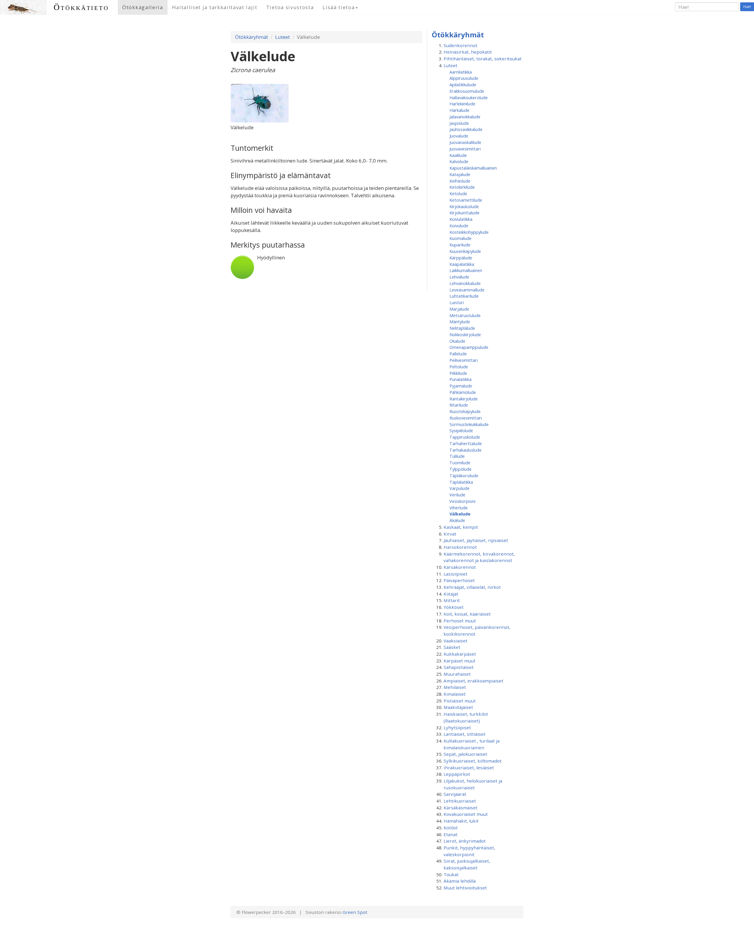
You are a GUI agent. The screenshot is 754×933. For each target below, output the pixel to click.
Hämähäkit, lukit (461, 821)
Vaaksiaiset (455, 641)
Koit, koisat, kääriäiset (467, 614)
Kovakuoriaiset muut (466, 814)
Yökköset (454, 607)
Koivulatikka (460, 219)
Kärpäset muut (459, 661)
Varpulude (459, 488)
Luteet (282, 37)
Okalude (457, 341)
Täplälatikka (461, 482)
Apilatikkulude (462, 84)
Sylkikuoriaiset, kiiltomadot (473, 761)
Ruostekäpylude (465, 411)
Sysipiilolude (461, 430)
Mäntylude (459, 321)
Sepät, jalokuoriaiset (465, 754)
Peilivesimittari (463, 360)
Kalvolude (458, 161)
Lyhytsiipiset (457, 727)
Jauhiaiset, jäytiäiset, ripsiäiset (476, 540)
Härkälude (459, 110)
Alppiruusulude (463, 78)
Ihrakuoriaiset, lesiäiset (469, 767)
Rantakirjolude (463, 399)
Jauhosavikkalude (465, 129)
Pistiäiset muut (460, 701)
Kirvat (450, 534)
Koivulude (458, 225)
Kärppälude (460, 258)
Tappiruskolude (464, 437)
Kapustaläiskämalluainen (473, 168)
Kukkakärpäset (460, 654)
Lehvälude (459, 277)
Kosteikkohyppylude (469, 232)
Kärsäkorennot (460, 567)
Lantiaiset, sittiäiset (464, 734)
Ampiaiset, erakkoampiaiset (473, 681)
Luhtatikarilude (464, 296)
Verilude (457, 495)
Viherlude (458, 508)
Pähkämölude (462, 392)
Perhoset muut (460, 621)
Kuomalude (460, 238)
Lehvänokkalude (465, 283)
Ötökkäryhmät (251, 37)
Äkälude (457, 520)
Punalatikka (460, 379)
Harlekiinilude (462, 104)
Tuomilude (459, 462)
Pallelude (458, 354)
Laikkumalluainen (465, 270)
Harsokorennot (460, 547)
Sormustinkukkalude (469, 424)
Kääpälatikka (461, 264)
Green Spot (355, 912)
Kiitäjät (451, 594)
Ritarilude (458, 405)
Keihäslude (459, 181)
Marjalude (459, 309)
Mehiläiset (455, 687)
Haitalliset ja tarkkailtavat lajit (214, 7)
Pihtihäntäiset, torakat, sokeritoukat (483, 59)
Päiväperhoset (459, 580)
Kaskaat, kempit (461, 527)
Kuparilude (459, 245)
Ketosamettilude (465, 200)
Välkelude (459, 514)
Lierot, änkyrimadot (465, 841)
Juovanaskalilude (465, 142)
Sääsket (452, 647)
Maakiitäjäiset (458, 707)
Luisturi (456, 302)
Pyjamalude (460, 386)
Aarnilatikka (460, 72)
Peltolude (458, 366)
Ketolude (458, 193)
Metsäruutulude (465, 315)
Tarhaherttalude (465, 443)
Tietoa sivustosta (290, 7)
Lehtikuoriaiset (460, 801)
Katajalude (459, 174)
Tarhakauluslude (465, 450)
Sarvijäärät (455, 794)
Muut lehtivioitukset (465, 888)
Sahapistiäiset (459, 667)
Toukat (451, 874)
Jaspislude (459, 123)
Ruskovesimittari (465, 418)
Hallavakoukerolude (468, 97)
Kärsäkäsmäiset (460, 808)
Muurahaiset (457, 674)
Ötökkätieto (81, 7)
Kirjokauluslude (464, 206)
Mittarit (452, 600)
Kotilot (451, 828)
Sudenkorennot (460, 45)
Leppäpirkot (457, 774)
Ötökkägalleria (142, 7)
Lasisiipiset (455, 574)
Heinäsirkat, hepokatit (468, 52)
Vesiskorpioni (462, 501)
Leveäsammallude (467, 290)
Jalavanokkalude (464, 117)
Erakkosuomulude (466, 91)
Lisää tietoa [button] (339, 7)
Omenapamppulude (468, 347)
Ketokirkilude (462, 187)
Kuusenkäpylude (465, 251)
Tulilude (457, 456)
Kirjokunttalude (464, 213)
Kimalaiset (455, 694)
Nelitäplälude (462, 328)
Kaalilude (458, 155)
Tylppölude (460, 469)
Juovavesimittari (465, 149)
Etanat (450, 834)
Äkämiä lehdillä (460, 881)
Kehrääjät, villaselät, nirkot (472, 587)
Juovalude (458, 136)
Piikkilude (458, 373)
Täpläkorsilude (463, 475)
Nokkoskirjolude (465, 334)
